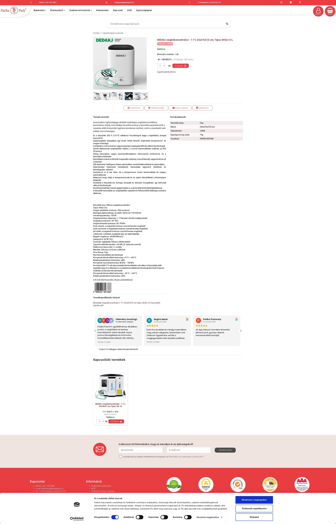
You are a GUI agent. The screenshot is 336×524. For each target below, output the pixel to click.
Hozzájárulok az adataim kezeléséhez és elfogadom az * (163, 457)
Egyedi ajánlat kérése (166, 72)
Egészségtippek (144, 10)
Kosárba (179, 66)
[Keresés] (227, 24)
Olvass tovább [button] (104, 342)
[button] (241, 331)
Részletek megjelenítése (208, 517)
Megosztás (203, 108)
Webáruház (38, 10)
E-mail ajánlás (181, 108)
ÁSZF (93, 489)
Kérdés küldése (157, 108)
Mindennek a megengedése (254, 500)
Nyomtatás (135, 108)
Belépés (318, 14)
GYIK (129, 10)
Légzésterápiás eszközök (112, 33)
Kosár (330, 14)
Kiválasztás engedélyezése (254, 508)
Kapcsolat (118, 10)
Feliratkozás (225, 450)
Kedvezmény (102, 10)
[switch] (140, 517)
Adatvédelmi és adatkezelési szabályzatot (186, 457)
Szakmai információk (79, 10)
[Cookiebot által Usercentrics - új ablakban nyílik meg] (76, 519)
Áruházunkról (57, 10)
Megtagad (254, 517)
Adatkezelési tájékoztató (101, 486)
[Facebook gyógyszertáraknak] (300, 2)
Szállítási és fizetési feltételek (102, 491)
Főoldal (96, 33)
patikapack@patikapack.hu (124, 2)
